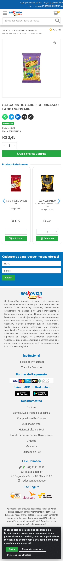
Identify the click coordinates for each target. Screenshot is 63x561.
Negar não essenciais (32, 549)
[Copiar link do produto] (31, 117)
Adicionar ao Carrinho (33, 153)
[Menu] (4, 13)
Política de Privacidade (31, 361)
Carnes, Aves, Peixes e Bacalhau (31, 412)
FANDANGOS (15, 131)
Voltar (56, 29)
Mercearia (31, 446)
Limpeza (31, 440)
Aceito (12, 549)
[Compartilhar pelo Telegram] (11, 117)
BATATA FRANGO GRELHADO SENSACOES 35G (47, 204)
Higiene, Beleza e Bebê (31, 429)
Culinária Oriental (31, 424)
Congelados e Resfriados (31, 418)
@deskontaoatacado (33, 480)
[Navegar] (4, 200)
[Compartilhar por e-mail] (24, 117)
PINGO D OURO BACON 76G (16, 202)
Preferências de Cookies (19, 555)
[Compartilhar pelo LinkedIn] (18, 117)
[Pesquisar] (57, 21)
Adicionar (17, 238)
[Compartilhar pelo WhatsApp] (5, 117)
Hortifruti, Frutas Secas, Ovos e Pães (31, 435)
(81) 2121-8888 (35, 467)
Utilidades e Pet (32, 451)
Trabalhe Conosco (31, 367)
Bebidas (31, 407)
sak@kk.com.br (33, 471)
